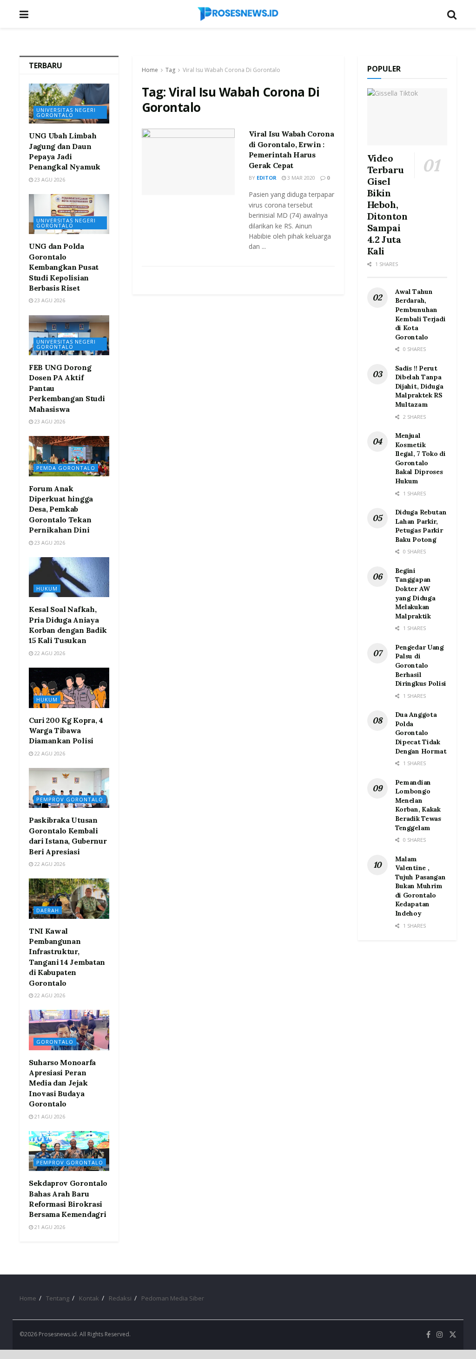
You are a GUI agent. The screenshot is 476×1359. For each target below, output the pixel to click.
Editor (267, 177)
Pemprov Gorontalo (69, 799)
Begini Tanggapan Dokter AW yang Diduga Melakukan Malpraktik (415, 593)
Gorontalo (54, 1041)
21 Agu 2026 (49, 1116)
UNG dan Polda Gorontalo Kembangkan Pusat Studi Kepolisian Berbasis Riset (64, 267)
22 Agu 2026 (49, 653)
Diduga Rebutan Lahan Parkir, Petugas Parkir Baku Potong (421, 526)
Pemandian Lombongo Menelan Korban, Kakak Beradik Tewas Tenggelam (418, 805)
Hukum (47, 588)
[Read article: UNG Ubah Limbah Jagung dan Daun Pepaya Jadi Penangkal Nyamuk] (69, 104)
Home (150, 70)
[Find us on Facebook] (428, 1334)
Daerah (47, 910)
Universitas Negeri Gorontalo (66, 112)
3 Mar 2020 (300, 177)
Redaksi (120, 1298)
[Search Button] (451, 14)
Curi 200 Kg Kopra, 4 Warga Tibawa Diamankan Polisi (66, 730)
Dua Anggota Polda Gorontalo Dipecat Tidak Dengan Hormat (421, 732)
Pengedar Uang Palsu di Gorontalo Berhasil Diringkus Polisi (421, 665)
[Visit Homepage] (238, 14)
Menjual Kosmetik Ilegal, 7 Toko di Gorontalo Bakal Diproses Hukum (420, 458)
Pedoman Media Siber (172, 1298)
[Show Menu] (24, 14)
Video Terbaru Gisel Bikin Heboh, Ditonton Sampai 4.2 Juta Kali (387, 204)
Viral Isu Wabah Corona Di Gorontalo (231, 70)
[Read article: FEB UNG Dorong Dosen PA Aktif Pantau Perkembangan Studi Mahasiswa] (69, 335)
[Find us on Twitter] (452, 1334)
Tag (170, 70)
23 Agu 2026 (49, 179)
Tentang (57, 1298)
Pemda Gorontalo (65, 467)
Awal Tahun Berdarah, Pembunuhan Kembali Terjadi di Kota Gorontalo (420, 314)
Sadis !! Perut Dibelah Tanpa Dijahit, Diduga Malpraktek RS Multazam (419, 386)
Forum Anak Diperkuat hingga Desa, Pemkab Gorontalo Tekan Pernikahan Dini (61, 509)
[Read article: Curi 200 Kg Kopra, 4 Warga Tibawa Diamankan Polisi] (69, 688)
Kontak (89, 1298)
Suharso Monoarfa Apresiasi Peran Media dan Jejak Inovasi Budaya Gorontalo (62, 1083)
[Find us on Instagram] (439, 1334)
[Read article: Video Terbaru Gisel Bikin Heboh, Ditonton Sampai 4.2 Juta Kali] (407, 116)
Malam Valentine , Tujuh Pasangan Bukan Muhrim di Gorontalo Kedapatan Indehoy (420, 886)
